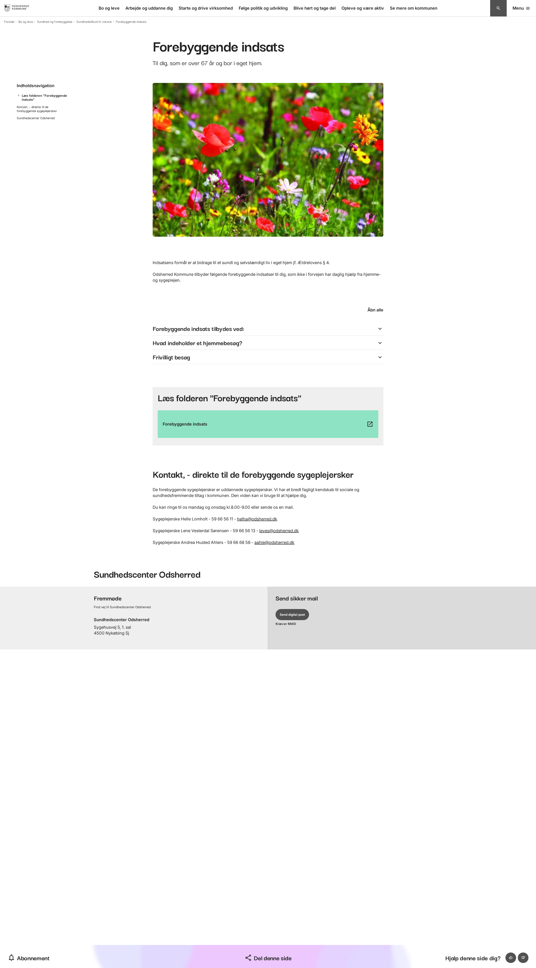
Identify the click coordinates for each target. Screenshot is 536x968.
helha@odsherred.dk (257, 518)
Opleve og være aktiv (362, 8)
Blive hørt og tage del (315, 8)
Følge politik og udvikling (263, 8)
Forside (9, 21)
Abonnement (33, 957)
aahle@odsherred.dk (274, 542)
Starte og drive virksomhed (206, 8)
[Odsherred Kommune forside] (20, 8)
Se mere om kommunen (413, 8)
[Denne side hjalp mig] (510, 958)
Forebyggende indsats (131, 21)
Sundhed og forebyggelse (54, 21)
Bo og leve (109, 8)
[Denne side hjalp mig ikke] (523, 958)
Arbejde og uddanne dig (149, 8)
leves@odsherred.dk (279, 530)
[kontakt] (498, 8)
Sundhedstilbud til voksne (94, 21)
